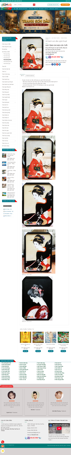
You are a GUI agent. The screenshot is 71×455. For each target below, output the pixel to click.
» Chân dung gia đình (59, 379)
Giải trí (46, 8)
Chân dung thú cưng (6, 46)
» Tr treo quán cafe (5, 371)
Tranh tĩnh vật (5, 128)
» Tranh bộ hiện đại (23, 363)
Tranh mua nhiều (6, 94)
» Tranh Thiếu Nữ (22, 378)
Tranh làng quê (5, 92)
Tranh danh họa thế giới (7, 81)
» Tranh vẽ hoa (22, 373)
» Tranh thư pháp (22, 374)
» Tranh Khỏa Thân (5, 379)
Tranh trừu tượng (6, 135)
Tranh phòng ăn (6, 57)
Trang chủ (47, 38)
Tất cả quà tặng (6, 53)
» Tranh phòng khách (5, 364)
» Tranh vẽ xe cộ (58, 369)
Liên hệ (56, 8)
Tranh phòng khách (7, 59)
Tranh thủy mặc (5, 125)
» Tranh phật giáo (23, 366)
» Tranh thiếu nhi (58, 368)
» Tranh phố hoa (58, 364)
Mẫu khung (41, 8)
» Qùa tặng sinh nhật (59, 376)
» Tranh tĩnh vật (22, 371)
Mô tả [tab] (22, 75)
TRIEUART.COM (34, 434)
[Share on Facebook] (52, 64)
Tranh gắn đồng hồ (6, 87)
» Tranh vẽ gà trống (58, 366)
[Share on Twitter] (55, 64)
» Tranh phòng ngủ (5, 369)
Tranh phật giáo (5, 102)
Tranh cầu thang (6, 55)
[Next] (69, 343)
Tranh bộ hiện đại (6, 69)
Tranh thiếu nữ (5, 117)
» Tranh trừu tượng (5, 373)
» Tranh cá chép (40, 371)
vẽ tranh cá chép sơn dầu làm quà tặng (63, 345)
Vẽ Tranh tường (5, 145)
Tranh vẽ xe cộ (5, 143)
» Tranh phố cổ (57, 363)
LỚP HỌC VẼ (52, 8)
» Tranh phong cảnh (5, 378)
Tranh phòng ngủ (6, 63)
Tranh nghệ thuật (6, 97)
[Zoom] (21, 68)
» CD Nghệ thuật (40, 378)
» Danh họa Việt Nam (41, 376)
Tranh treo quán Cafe (7, 133)
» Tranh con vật (22, 379)
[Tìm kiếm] (15, 8)
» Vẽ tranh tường (58, 371)
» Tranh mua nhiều (58, 374)
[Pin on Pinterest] (57, 64)
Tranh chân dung (6, 74)
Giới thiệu (31, 8)
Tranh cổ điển (5, 76)
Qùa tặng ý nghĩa (6, 51)
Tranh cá (4, 71)
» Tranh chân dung (41, 363)
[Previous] (20, 343)
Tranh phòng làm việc (7, 61)
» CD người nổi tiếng (41, 364)
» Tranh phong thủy (5, 376)
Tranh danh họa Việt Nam (8, 84)
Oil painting (4, 49)
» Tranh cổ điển (22, 368)
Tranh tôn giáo (5, 130)
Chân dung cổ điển (6, 44)
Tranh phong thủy (6, 112)
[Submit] (34, 5)
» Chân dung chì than (41, 368)
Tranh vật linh (5, 138)
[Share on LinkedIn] (59, 64)
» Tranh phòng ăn (5, 366)
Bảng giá (36, 8)
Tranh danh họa (5, 79)
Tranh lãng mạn (5, 89)
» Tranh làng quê (4, 374)
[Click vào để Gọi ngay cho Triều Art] (57, 56)
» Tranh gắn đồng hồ (23, 369)
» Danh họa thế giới (41, 374)
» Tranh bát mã (40, 373)
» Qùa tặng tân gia (41, 379)
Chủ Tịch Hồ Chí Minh (50, 344)
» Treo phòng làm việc (6, 363)
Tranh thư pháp (5, 122)
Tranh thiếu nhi (5, 115)
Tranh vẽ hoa (5, 140)
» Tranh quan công (58, 378)
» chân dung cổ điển (41, 366)
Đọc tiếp (25, 351)
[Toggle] (15, 49)
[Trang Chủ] (7, 8)
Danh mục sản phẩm (23, 8)
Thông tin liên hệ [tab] (30, 75)
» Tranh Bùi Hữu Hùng (59, 373)
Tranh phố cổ (5, 104)
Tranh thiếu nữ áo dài (7, 120)
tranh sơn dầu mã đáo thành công (38, 345)
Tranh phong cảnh (6, 110)
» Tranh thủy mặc (23, 376)
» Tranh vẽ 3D (40, 369)
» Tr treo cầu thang (5, 368)
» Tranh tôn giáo (22, 364)
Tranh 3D (4, 66)
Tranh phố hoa (5, 107)
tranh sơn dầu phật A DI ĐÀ (25, 345)
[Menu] (17, 8)
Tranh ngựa (4, 99)
